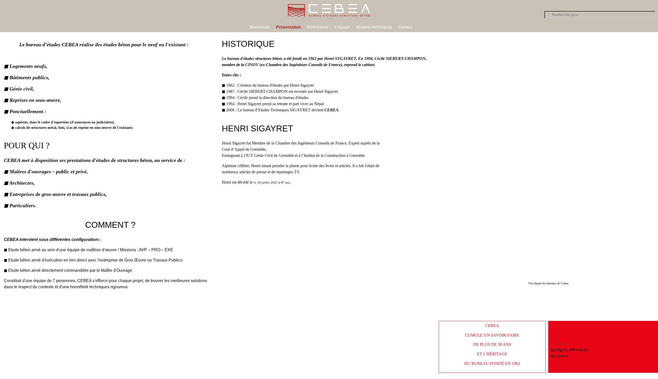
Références (317, 27)
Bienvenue (260, 27)
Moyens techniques (374, 27)
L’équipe (342, 27)
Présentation (288, 27)
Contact (405, 27)
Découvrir (560, 343)
